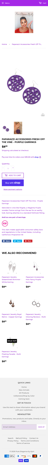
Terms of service (23, 443)
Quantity (6, 164)
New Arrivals (24, 390)
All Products (24, 393)
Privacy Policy (12, 441)
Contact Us (33, 438)
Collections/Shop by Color (24, 396)
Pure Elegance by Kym (25, 451)
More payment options (13, 189)
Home (4, 44)
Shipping (5, 150)
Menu (7, 3)
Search (10, 438)
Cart (44, 3)
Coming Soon (24, 399)
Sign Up (41, 427)
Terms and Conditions (30, 441)
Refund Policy (21, 438)
